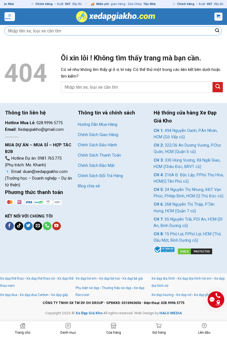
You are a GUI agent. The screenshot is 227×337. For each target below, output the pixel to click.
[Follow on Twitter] (28, 226)
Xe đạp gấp (59, 295)
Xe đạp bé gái (132, 278)
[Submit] (217, 31)
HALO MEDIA (170, 313)
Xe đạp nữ (183, 295)
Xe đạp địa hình (163, 278)
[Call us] (47, 226)
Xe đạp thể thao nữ (41, 278)
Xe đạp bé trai (109, 278)
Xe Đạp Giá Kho (89, 313)
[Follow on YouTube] (56, 226)
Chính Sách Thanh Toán (99, 155)
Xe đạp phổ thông (207, 295)
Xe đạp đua (8, 295)
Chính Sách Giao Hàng (98, 134)
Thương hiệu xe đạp (116, 288)
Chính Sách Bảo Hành (97, 144)
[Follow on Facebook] (9, 226)
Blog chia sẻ (89, 185)
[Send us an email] (37, 226)
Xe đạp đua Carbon (34, 295)
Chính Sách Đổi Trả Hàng (100, 175)
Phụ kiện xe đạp (87, 288)
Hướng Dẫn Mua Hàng (97, 124)
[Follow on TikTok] (19, 226)
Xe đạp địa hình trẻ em (194, 278)
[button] (9, 16)
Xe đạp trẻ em (86, 278)
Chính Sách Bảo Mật (96, 165)
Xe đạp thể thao (12, 278)
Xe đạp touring (162, 295)
